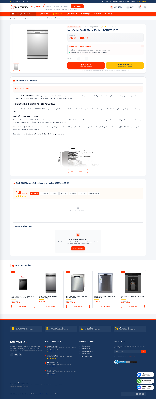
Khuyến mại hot (142, 1)
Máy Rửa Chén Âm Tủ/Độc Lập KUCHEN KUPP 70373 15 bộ (104, 297)
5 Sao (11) (45, 193)
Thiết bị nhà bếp (22, 18)
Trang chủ (44, 14)
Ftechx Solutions (44, 394)
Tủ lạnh (75, 9)
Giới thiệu (105, 1)
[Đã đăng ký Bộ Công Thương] (120, 362)
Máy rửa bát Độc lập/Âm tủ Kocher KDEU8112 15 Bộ (48, 297)
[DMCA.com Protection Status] (131, 362)
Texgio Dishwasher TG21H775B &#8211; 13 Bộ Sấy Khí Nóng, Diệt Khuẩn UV (22, 297)
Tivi (70, 9)
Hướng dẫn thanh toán (86, 356)
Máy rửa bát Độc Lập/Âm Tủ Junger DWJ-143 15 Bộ (132, 297)
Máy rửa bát (64, 9)
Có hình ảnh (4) (94, 193)
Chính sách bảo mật (86, 353)
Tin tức (98, 14)
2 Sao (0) (73, 193)
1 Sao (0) (82, 193)
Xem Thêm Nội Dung (77, 171)
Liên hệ (109, 14)
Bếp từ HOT (58, 14)
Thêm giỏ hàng (23, 306)
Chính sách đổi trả (85, 348)
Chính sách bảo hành (116, 1)
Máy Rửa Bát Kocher (40, 18)
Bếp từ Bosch (57, 9)
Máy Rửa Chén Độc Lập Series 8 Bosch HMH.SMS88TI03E (76, 297)
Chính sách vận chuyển (87, 351)
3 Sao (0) (63, 193)
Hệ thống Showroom (130, 1)
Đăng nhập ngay (79, 248)
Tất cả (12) (34, 193)
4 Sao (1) (54, 193)
